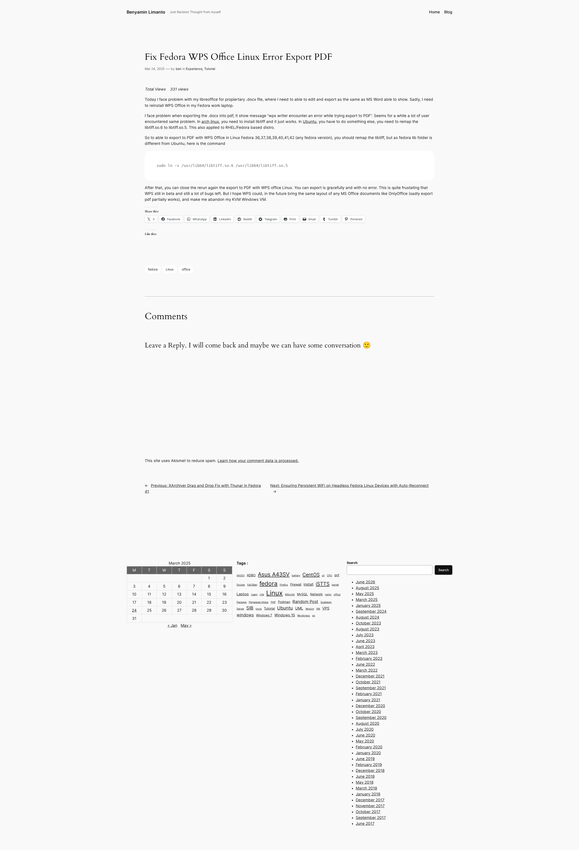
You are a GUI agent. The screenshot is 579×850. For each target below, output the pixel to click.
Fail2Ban (252, 584)
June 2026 (365, 582)
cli (323, 575)
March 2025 (366, 599)
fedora (153, 269)
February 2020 (369, 747)
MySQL (302, 594)
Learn (254, 594)
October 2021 (368, 682)
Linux (170, 269)
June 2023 (365, 641)
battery (296, 575)
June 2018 (365, 776)
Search (443, 570)
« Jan (172, 625)
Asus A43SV (274, 574)
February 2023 (369, 658)
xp (313, 615)
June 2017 (365, 823)
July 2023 (365, 635)
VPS (325, 608)
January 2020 (368, 753)
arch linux (210, 121)
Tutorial (209, 69)
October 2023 (368, 623)
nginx (328, 594)
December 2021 (370, 676)
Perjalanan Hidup (258, 602)
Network (316, 594)
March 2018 (366, 788)
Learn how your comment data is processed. (258, 460)
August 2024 (367, 617)
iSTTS (323, 584)
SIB (249, 608)
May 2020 (365, 741)
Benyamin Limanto (146, 12)
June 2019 (365, 759)
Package (242, 602)
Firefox (284, 584)
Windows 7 (264, 615)
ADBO (251, 575)
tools (259, 608)
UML (299, 608)
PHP (273, 602)
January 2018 (368, 794)
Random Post (305, 601)
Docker (241, 584)
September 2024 (371, 611)
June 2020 (365, 735)
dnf (336, 575)
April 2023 (365, 646)
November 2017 (370, 806)
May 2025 (365, 593)
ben (178, 69)
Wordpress (303, 615)
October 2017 (368, 811)
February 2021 (369, 694)
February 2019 (369, 764)
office (186, 269)
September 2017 (371, 817)
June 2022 (365, 664)
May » (186, 625)
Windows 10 (284, 615)
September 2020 (371, 717)
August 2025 (367, 588)
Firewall (295, 584)
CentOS (311, 574)
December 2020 (370, 706)
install (308, 584)
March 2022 (366, 670)
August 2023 (367, 629)
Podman (284, 602)
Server (240, 608)
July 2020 (365, 729)
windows (245, 614)
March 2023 (367, 652)
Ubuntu (309, 121)
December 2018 (370, 770)
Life (262, 594)
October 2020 (368, 711)
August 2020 (367, 723)
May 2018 (364, 782)
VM (318, 608)
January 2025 (368, 605)
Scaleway (326, 602)
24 (134, 610)
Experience (194, 69)
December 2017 (370, 800)
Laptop (243, 594)
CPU (329, 575)
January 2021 (368, 700)
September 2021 (371, 688)
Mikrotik (290, 594)
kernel (335, 584)
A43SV (240, 575)
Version (309, 608)
